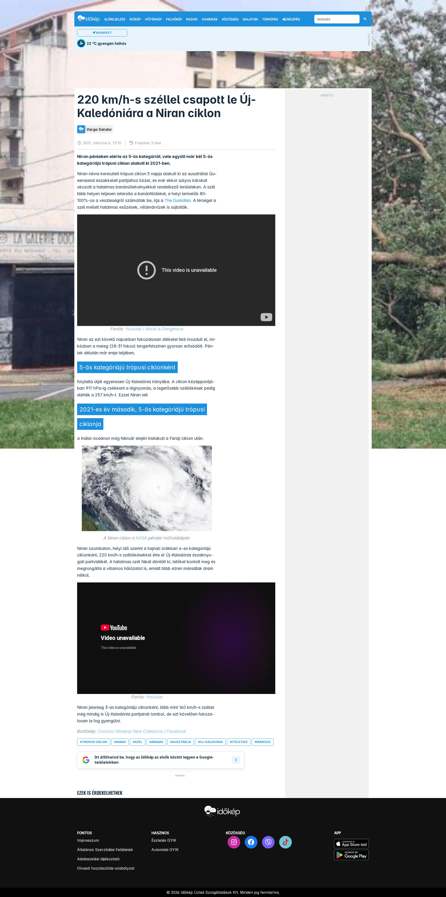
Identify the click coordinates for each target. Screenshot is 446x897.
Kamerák (210, 19)
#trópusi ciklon (93, 742)
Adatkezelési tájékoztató (98, 859)
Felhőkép (174, 19)
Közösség (230, 19)
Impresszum (88, 840)
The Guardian (177, 200)
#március (262, 742)
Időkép (135, 19)
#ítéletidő (239, 742)
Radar (191, 19)
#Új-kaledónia (210, 742)
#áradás (156, 742)
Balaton (250, 19)
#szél (137, 742)
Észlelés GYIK (163, 840)
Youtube (154, 696)
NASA (141, 538)
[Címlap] (91, 18)
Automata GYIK (165, 849)
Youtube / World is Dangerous (154, 328)
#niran (120, 742)
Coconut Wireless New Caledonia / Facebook (142, 731)
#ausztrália (180, 742)
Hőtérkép (153, 19)
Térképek (270, 19)
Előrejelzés (115, 19)
